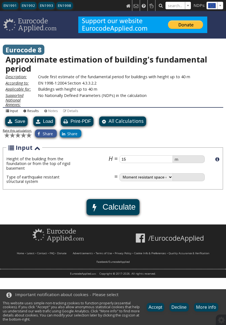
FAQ (52, 253)
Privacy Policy (123, 253)
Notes (53, 111)
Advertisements (83, 253)
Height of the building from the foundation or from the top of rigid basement (38, 163)
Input (14, 111)
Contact (42, 253)
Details (72, 111)
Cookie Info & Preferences (150, 253)
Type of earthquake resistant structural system (33, 179)
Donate (61, 253)
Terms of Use (104, 253)
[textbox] (215, 5)
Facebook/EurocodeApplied (113, 262)
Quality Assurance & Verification (189, 253)
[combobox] (214, 5)
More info (206, 307)
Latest (30, 253)
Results (33, 111)
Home (20, 253)
